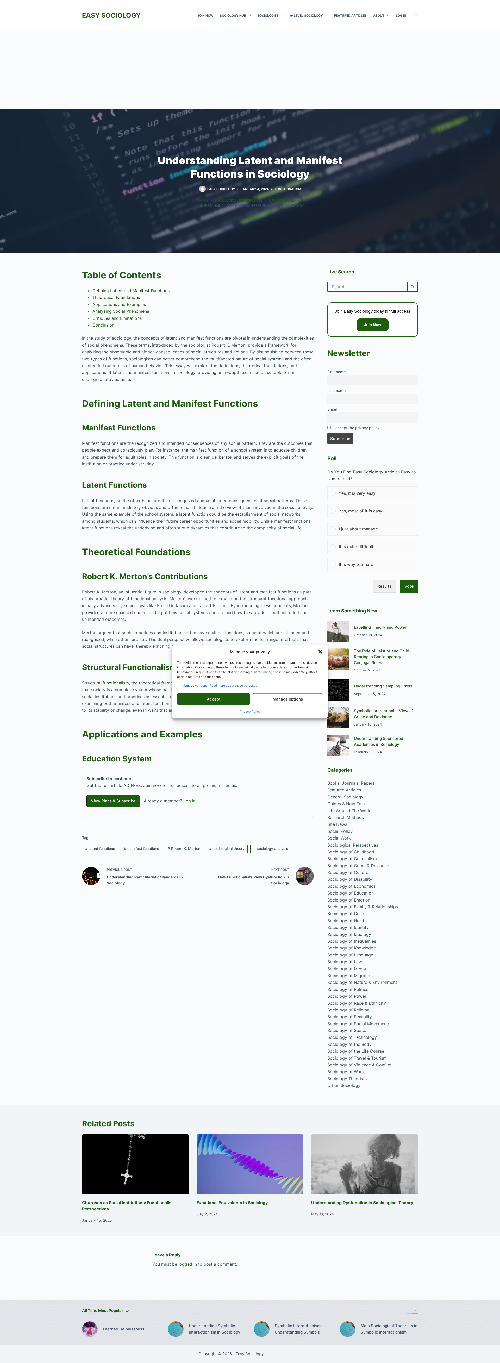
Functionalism (288, 189)
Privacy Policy (250, 711)
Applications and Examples (119, 304)
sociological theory (227, 848)
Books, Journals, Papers (350, 783)
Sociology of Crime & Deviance (358, 865)
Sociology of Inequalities (351, 941)
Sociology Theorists (347, 1078)
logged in (187, 1264)
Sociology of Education (350, 893)
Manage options (288, 699)
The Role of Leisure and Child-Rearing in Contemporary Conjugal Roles (382, 656)
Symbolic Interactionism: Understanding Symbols (298, 1329)
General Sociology (345, 796)
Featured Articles (350, 15)
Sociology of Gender (347, 913)
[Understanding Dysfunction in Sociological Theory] (364, 1164)
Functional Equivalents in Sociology (232, 1202)
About (378, 15)
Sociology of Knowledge (351, 948)
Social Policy (340, 831)
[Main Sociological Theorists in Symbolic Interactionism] (347, 1329)
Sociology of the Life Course (355, 1051)
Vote (409, 586)
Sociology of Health (347, 920)
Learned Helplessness (123, 1329)
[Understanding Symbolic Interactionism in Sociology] (176, 1329)
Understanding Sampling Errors (383, 686)
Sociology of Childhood (350, 851)
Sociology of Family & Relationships (362, 906)
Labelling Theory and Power (380, 627)
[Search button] (412, 287)
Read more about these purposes (233, 685)
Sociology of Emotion (348, 900)
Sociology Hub (233, 15)
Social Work (339, 838)
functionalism (116, 682)
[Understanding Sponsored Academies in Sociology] (338, 745)
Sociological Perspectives (352, 845)
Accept (214, 699)
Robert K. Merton (184, 848)
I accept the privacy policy (356, 428)
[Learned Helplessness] (90, 1329)
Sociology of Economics (351, 886)
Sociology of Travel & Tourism (357, 1058)
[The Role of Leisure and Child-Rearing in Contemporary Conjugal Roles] (338, 659)
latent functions (100, 848)
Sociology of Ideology (349, 934)
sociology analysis (270, 848)
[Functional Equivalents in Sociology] (250, 1164)
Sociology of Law (344, 961)
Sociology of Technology (352, 1037)
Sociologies (267, 15)
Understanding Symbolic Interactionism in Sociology (214, 1329)
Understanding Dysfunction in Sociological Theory (362, 1202)
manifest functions (141, 848)
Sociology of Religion (348, 1009)
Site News (337, 824)
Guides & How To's (346, 803)
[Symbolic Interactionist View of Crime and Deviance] (338, 717)
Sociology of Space (346, 1030)
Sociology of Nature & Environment (362, 982)
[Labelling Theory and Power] (338, 631)
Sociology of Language (350, 955)
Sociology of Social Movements (358, 1023)
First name (336, 372)
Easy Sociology (111, 15)
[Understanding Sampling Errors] (338, 690)
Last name (336, 390)
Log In (401, 15)
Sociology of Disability (349, 879)
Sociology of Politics (347, 989)
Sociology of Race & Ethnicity (356, 1003)
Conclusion (103, 325)
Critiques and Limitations (117, 318)
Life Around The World (349, 810)
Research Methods (345, 817)
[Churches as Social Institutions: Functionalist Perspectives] (135, 1164)
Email (332, 409)
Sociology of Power (346, 996)
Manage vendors (194, 685)
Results (384, 586)
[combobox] (367, 287)
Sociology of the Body (349, 1044)
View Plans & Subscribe (113, 800)
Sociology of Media (346, 968)
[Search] (416, 15)
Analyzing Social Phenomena (120, 311)
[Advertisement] (250, 70)
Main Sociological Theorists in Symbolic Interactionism (389, 1329)
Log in (189, 800)
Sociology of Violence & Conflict (359, 1064)
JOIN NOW (205, 15)
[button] (320, 651)
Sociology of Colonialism (352, 858)
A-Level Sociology (306, 15)
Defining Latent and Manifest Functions (131, 290)
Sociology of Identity (348, 927)
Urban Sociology (343, 1085)
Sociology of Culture (347, 872)
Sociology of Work (345, 1071)
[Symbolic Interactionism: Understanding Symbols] (262, 1329)
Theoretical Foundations (116, 297)
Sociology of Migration (350, 975)
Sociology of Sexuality (349, 1016)
